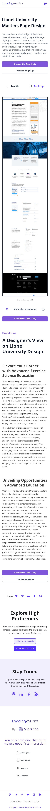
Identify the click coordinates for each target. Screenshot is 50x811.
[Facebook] (34, 596)
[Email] (40, 596)
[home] (12, 3)
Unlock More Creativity (25, 641)
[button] (45, 3)
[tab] (12, 86)
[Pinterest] (22, 596)
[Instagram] (34, 794)
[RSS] (36, 694)
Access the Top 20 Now (25, 648)
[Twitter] (16, 596)
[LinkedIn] (28, 596)
